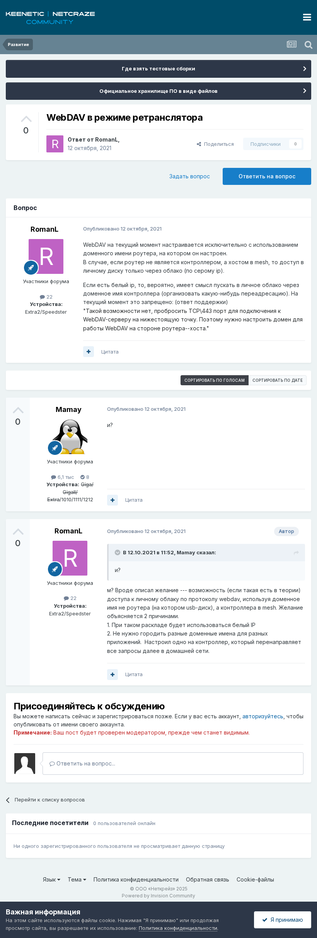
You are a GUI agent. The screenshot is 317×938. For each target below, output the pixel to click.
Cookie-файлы (255, 879)
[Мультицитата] (88, 351)
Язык (50, 879)
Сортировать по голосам (214, 380)
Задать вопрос (189, 176)
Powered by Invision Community (158, 896)
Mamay (69, 409)
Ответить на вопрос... (85, 763)
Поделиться (217, 144)
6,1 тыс (65, 477)
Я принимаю (285, 919)
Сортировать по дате (277, 380)
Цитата (110, 352)
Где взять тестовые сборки (158, 68)
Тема (75, 879)
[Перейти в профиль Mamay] (70, 436)
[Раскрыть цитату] (118, 552)
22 (49, 297)
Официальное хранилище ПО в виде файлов (158, 91)
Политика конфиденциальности (136, 879)
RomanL (106, 139)
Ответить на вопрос (267, 176)
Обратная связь (207, 879)
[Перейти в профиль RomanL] (54, 143)
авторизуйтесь (262, 716)
